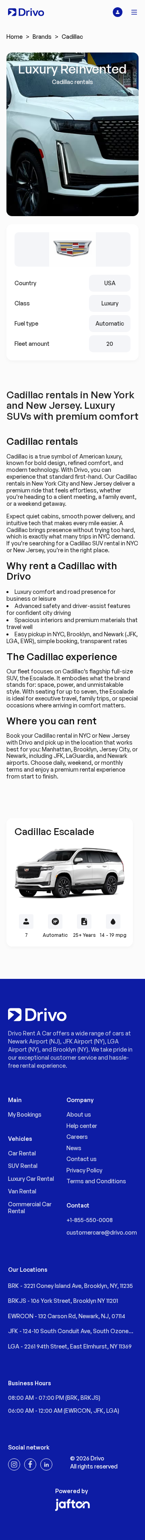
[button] (134, 12)
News (73, 1147)
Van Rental (22, 1191)
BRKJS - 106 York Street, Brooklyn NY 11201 (63, 1300)
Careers (77, 1136)
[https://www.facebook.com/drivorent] (30, 1464)
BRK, (74, 1397)
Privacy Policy (84, 1170)
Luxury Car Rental (31, 1178)
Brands (42, 36)
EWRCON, (79, 1410)
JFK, (99, 1410)
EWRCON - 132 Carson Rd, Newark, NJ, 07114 (66, 1316)
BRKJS (90, 1397)
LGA (112, 1410)
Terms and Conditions (96, 1181)
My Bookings (24, 1114)
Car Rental (22, 1153)
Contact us (81, 1158)
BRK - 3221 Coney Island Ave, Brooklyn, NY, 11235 (70, 1285)
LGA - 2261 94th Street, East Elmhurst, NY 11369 (70, 1346)
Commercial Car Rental (30, 1208)
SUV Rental (22, 1165)
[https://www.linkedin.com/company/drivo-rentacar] (46, 1464)
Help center (81, 1125)
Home (14, 36)
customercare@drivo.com (101, 1232)
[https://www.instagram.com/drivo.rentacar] (14, 1464)
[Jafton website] (72, 1505)
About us (78, 1114)
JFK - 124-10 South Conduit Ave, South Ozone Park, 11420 (68, 1331)
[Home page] (26, 12)
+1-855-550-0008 (89, 1219)
